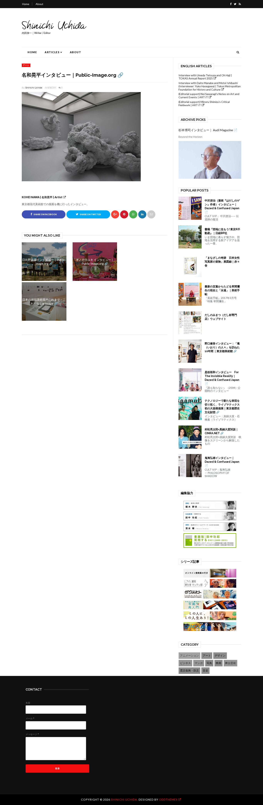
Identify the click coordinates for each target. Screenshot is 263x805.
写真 (209, 663)
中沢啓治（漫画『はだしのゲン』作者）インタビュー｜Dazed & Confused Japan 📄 (222, 206)
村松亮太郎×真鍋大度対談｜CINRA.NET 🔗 (221, 431)
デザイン (220, 655)
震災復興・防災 (189, 670)
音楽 (205, 670)
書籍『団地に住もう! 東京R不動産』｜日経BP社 (222, 231)
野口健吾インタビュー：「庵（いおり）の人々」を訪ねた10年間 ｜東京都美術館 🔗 (222, 347)
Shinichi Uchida (33, 87)
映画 (218, 663)
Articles (52, 52)
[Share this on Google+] (115, 214)
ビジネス (185, 663)
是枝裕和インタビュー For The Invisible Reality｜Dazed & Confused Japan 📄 (222, 378)
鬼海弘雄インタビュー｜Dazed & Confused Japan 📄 (222, 461)
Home (25, 4)
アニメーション (189, 655)
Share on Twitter (90, 214)
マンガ (199, 663)
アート (26, 65)
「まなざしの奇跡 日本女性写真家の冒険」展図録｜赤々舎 (222, 261)
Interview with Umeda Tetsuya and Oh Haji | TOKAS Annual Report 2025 (205, 77)
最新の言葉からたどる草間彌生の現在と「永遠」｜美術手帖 (222, 290)
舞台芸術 (230, 663)
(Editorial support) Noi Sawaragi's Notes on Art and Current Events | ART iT (208, 95)
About (39, 4)
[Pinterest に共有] (151, 214)
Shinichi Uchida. (125, 799)
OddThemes (168, 799)
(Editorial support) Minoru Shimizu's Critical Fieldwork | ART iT (204, 103)
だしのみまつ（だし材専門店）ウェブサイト (221, 316)
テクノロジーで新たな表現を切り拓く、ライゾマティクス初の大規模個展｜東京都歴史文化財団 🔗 (222, 406)
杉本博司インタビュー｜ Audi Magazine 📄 (207, 130)
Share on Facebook (45, 214)
